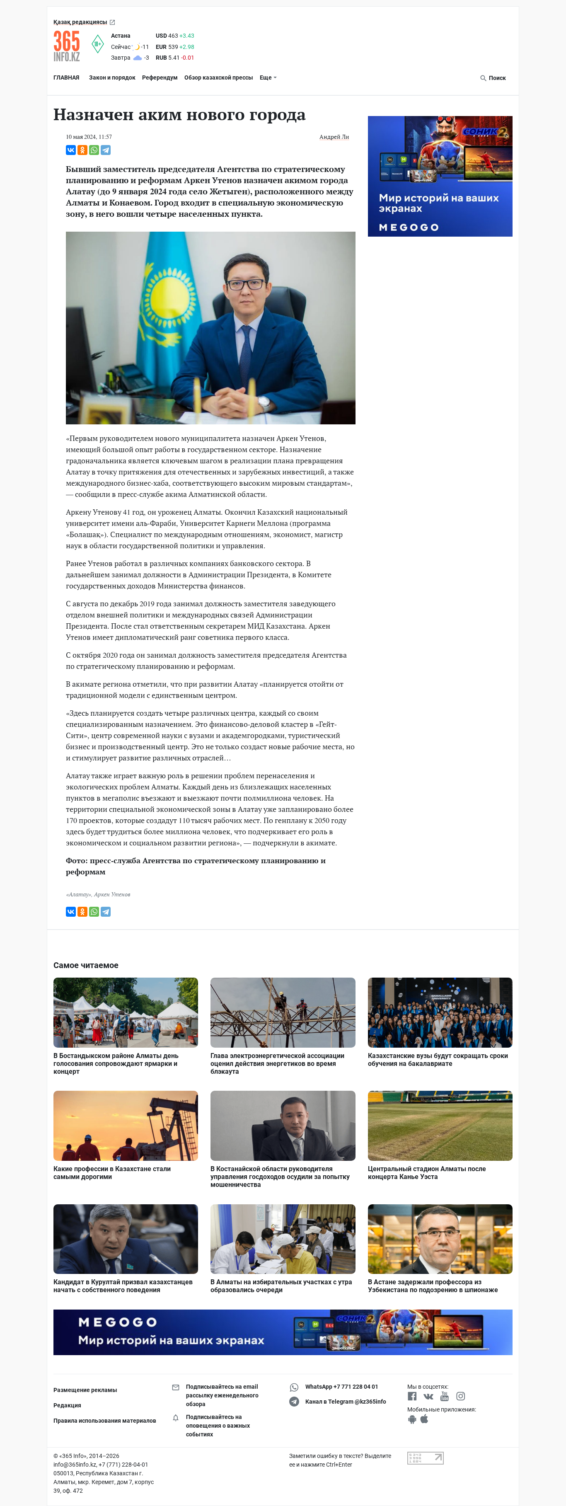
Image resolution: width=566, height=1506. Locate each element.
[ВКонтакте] (71, 150)
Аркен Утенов (112, 894)
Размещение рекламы (85, 1390)
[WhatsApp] (94, 150)
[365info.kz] (72, 46)
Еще (266, 77)
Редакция (67, 1405)
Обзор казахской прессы (218, 77)
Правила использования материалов (104, 1420)
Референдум (160, 77)
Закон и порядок (112, 77)
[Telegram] (106, 150)
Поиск (497, 78)
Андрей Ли (334, 136)
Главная (66, 77)
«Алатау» (78, 894)
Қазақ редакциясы (80, 22)
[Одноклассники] (82, 150)
